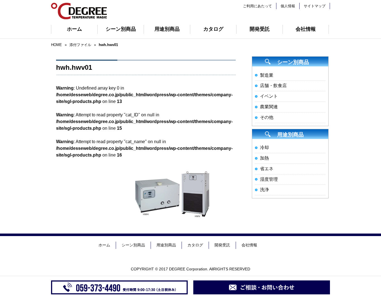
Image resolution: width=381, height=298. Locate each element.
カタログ (213, 29)
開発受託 (260, 29)
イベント (269, 96)
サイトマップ (314, 6)
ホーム (74, 29)
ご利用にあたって (257, 6)
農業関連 (269, 106)
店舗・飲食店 (273, 85)
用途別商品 (167, 29)
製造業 (266, 75)
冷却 (264, 147)
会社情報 (306, 29)
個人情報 (288, 6)
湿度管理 (269, 179)
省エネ (266, 168)
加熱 (264, 158)
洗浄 (264, 189)
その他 (266, 117)
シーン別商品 (121, 29)
